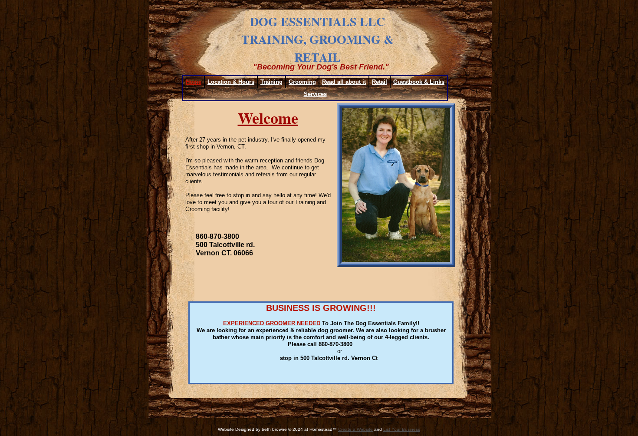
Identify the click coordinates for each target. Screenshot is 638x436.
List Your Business (401, 429)
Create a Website (355, 429)
